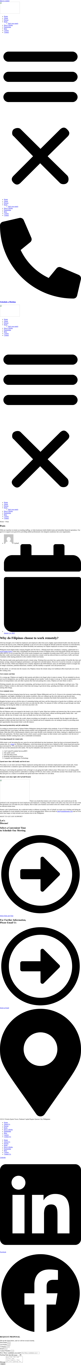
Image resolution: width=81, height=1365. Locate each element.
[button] (40, 116)
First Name (3, 1342)
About (6, 18)
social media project (6, 651)
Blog (5, 29)
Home (6, 16)
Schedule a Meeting (8, 302)
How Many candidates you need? (10, 1353)
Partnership (7, 27)
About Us (7, 1124)
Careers (6, 30)
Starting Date (4, 1355)
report (12, 744)
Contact (6, 32)
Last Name (3, 1344)
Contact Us (7, 1137)
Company (3, 1346)
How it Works (8, 25)
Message (3, 1362)
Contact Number (5, 1351)
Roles (6, 22)
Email (2, 1349)
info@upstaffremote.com (65, 811)
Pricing (6, 20)
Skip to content (4, 1)
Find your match (13, 23)
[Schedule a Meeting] (40, 298)
